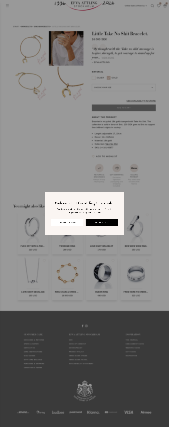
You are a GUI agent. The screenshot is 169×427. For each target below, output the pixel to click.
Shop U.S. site (102, 223)
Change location (67, 223)
